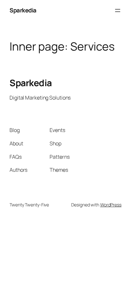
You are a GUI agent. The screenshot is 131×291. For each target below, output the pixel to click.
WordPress (110, 205)
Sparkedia (23, 10)
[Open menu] (117, 10)
